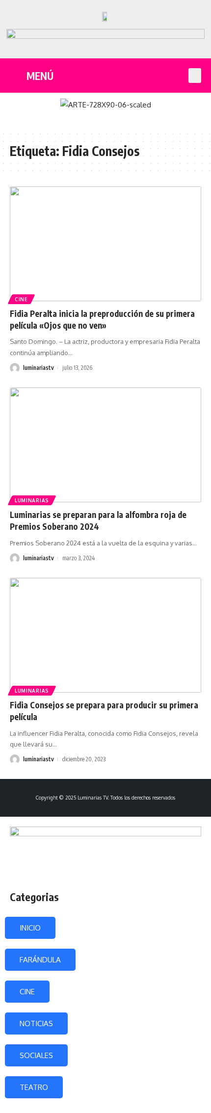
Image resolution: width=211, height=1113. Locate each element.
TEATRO (34, 1087)
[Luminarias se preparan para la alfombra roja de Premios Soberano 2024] (105, 445)
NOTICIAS (36, 1023)
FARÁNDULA (40, 959)
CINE (27, 991)
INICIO (30, 927)
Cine (21, 299)
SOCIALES (36, 1055)
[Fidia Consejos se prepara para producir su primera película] (105, 635)
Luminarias (32, 500)
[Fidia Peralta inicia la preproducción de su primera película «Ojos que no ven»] (105, 243)
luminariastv (38, 367)
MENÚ (39, 75)
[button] (194, 75)
